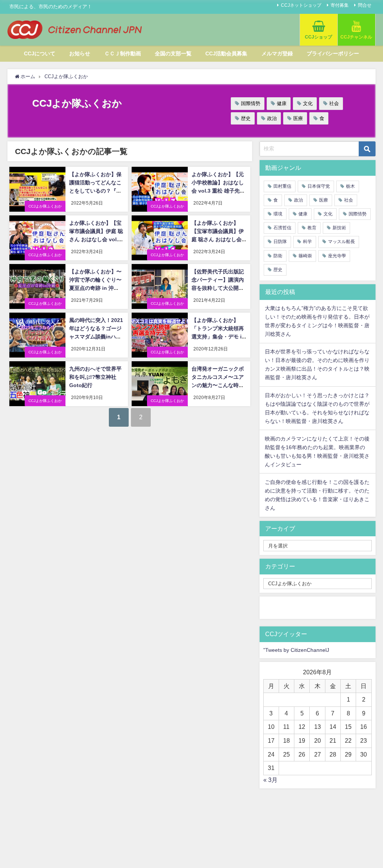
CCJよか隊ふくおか (45, 206)
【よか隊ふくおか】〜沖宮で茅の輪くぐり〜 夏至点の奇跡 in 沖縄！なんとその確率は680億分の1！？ (95, 287)
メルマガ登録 (277, 53)
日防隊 (280, 241)
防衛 (277, 256)
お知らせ (79, 53)
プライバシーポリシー (333, 53)
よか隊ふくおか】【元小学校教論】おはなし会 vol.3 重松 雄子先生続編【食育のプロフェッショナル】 (218, 190)
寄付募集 (340, 5)
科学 (307, 241)
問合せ (364, 5)
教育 (311, 228)
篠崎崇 (305, 256)
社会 (334, 103)
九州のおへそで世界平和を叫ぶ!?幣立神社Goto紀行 (95, 376)
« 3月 (270, 780)
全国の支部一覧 (173, 53)
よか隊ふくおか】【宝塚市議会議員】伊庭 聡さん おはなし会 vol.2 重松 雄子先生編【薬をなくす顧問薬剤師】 (96, 239)
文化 (308, 103)
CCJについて (39, 53)
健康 (282, 103)
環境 (277, 214)
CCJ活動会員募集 (226, 53)
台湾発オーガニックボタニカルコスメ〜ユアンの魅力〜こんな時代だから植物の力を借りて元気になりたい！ (218, 385)
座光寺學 (337, 256)
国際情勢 (250, 103)
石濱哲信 (282, 228)
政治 (272, 118)
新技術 (339, 228)
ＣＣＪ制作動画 (122, 53)
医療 (298, 118)
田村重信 (282, 186)
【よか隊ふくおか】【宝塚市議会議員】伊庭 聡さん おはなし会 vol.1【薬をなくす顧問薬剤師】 (219, 239)
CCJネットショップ (301, 5)
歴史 (246, 118)
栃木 (350, 186)
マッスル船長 (341, 241)
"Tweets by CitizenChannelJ (296, 650)
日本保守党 (318, 186)
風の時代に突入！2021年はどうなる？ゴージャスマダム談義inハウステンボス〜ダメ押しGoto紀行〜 (96, 336)
